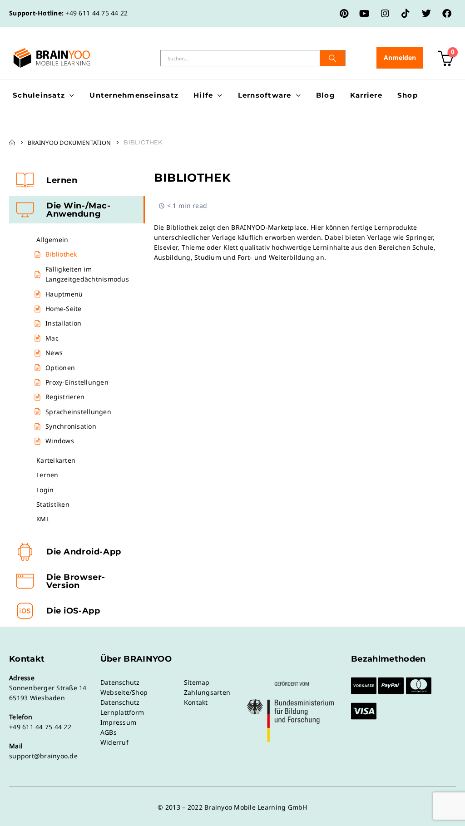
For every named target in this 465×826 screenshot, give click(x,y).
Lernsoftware (265, 95)
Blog (325, 95)
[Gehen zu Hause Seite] (12, 143)
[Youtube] (365, 14)
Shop (407, 95)
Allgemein (52, 239)
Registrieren (64, 396)
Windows (59, 440)
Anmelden (400, 57)
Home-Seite (63, 308)
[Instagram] (385, 14)
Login (45, 489)
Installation (63, 323)
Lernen (47, 474)
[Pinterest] (344, 14)
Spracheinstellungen (78, 411)
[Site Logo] (51, 58)
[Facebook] (447, 14)
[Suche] (332, 58)
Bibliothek (61, 254)
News (54, 352)
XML (42, 518)
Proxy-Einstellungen (77, 382)
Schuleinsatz (39, 95)
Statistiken (52, 504)
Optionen (60, 367)
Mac (52, 338)
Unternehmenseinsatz (133, 95)
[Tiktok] (405, 14)
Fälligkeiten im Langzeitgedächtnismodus (87, 274)
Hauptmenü (64, 294)
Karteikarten (55, 460)
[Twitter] (426, 14)
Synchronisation (70, 426)
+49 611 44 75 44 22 (96, 13)
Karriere (366, 95)
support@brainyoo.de (43, 756)
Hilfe (203, 95)
